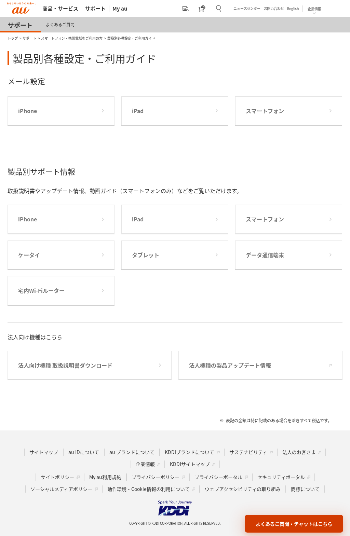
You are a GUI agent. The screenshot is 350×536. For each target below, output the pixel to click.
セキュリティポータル (281, 476)
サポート (95, 8)
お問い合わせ (274, 8)
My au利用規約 (105, 476)
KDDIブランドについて (189, 452)
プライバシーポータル (218, 476)
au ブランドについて (131, 452)
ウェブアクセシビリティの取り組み (243, 488)
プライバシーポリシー (155, 476)
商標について (305, 488)
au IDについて (83, 452)
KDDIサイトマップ (190, 464)
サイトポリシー (57, 476)
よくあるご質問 (60, 24)
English (293, 8)
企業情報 (145, 464)
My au (119, 8)
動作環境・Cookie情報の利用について (148, 488)
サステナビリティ (248, 452)
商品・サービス (60, 8)
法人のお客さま (299, 452)
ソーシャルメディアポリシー (61, 488)
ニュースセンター (246, 8)
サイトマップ (43, 452)
